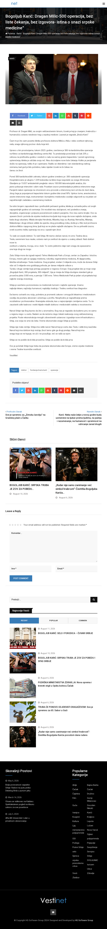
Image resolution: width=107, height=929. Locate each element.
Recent (24, 620)
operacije (54, 370)
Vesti (74, 873)
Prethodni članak (14, 411)
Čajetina (76, 793)
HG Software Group (84, 920)
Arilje (74, 785)
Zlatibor (76, 877)
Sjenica (75, 856)
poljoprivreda (93, 838)
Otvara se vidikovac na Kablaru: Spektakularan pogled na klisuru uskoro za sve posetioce (19, 804)
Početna (11, 33)
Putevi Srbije (78, 847)
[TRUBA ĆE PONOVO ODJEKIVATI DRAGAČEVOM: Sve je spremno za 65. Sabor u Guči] (23, 712)
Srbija (89, 856)
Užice (89, 869)
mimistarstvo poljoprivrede (78, 831)
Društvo (90, 793)
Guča (74, 805)
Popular (53, 620)
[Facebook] (16, 390)
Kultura (75, 821)
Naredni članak (93, 411)
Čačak (75, 789)
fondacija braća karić (38, 370)
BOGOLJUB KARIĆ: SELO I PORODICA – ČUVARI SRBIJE (65, 633)
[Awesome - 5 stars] (20, 524)
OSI (74, 838)
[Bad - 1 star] (10, 524)
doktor (24, 370)
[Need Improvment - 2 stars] (12, 524)
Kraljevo (90, 817)
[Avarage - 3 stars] (15, 524)
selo (74, 851)
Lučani (90, 825)
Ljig (74, 825)
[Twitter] (22, 390)
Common (83, 620)
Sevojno (90, 851)
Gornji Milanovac (91, 799)
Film (74, 798)
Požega (75, 843)
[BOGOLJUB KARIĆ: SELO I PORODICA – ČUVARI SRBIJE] (23, 638)
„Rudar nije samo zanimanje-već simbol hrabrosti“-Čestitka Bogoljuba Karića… (76, 489)
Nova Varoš (92, 830)
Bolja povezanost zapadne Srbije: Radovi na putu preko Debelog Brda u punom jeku (18, 788)
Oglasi (90, 834)
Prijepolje (91, 843)
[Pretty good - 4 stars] (18, 524)
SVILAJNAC (92, 860)
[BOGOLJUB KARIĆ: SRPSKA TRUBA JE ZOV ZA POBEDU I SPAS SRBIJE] (23, 662)
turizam (90, 864)
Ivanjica (75, 812)
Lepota (90, 821)
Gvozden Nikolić (91, 807)
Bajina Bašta (92, 785)
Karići (19, 33)
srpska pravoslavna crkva (77, 863)
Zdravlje (90, 873)
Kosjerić (76, 817)
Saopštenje (92, 847)
